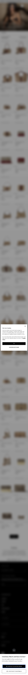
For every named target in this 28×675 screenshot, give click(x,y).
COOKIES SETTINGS (14, 347)
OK (14, 343)
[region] (14, 337)
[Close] (14, 650)
